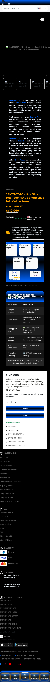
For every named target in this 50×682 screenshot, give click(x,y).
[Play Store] (21, 645)
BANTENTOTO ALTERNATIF (10, 628)
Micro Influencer (7, 489)
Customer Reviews (8, 520)
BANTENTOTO (14, 100)
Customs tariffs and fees (10, 481)
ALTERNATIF (35, 679)
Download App (6, 512)
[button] (42, 19)
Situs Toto (21, 103)
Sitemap (3, 473)
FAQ (1, 532)
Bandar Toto (35, 117)
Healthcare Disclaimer (9, 501)
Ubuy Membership (7, 493)
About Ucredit (6, 536)
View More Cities (7, 632)
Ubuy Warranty (6, 497)
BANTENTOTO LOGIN (8, 612)
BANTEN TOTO (6, 604)
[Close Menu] (2, 5)
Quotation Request (8, 466)
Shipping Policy (6, 485)
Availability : (10, 218)
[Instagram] (6, 664)
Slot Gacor (20, 160)
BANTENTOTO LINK (7, 620)
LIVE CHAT (44, 679)
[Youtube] (11, 664)
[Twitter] (16, 664)
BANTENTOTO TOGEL (32, 659)
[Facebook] (2, 664)
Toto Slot (22, 141)
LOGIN (25, 415)
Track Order (5, 477)
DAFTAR (25, 409)
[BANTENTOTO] (11, 4)
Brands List (4, 516)
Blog (2, 528)
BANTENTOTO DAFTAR (9, 616)
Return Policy (5, 524)
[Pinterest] (20, 664)
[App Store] (7, 645)
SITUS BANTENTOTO (8, 608)
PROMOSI (5, 679)
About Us (4, 458)
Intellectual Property (8, 470)
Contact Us (5, 462)
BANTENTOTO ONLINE (8, 624)
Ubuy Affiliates (6, 540)
